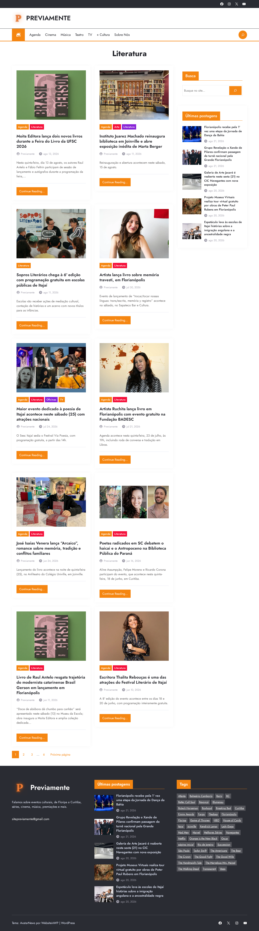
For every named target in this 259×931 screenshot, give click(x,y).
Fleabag (213, 814)
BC (228, 796)
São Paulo (184, 850)
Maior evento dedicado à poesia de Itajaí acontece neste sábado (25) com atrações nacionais (50, 414)
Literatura (36, 127)
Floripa (182, 820)
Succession (223, 844)
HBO (216, 820)
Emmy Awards (186, 814)
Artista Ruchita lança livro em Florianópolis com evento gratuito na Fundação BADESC (132, 414)
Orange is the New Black (203, 838)
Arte (116, 127)
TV (61, 399)
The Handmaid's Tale (190, 863)
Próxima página (60, 754)
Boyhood (207, 808)
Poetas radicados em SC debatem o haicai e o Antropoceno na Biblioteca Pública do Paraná (133, 548)
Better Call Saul (186, 802)
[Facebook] (222, 4)
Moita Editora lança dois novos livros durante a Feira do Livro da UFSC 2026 (49, 141)
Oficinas (51, 399)
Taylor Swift (200, 850)
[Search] (235, 90)
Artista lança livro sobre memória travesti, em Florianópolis (129, 277)
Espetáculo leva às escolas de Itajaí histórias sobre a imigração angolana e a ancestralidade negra (223, 228)
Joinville (192, 826)
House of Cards (232, 820)
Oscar (224, 838)
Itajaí (181, 826)
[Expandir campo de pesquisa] (243, 35)
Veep (222, 869)
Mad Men (183, 832)
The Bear (236, 850)
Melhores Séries (213, 832)
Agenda (22, 127)
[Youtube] (244, 4)
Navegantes (232, 832)
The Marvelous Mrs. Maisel (220, 863)
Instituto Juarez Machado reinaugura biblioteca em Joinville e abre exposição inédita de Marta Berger (132, 141)
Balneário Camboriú (201, 796)
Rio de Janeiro (205, 844)
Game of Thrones (200, 820)
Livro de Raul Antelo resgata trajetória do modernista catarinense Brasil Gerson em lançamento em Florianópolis (50, 685)
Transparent (209, 869)
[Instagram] (229, 4)
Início (18, 35)
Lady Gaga (227, 826)
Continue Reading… (33, 190)
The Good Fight (203, 857)
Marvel (196, 832)
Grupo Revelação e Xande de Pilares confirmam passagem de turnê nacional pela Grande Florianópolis (223, 154)
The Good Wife (225, 857)
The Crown (184, 857)
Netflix (181, 838)
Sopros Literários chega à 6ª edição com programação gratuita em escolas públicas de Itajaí (50, 280)
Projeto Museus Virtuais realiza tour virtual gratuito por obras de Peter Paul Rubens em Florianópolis (221, 203)
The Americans (218, 850)
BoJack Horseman (188, 808)
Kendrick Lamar (208, 826)
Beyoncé (204, 802)
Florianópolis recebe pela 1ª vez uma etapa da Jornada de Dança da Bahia (223, 131)
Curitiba (239, 808)
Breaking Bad (223, 808)
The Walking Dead (188, 869)
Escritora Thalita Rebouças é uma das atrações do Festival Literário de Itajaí (133, 680)
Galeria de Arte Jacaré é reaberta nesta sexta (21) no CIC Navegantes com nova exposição (222, 179)
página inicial (186, 844)
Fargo (201, 814)
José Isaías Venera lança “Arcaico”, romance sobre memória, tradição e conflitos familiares (48, 548)
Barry (219, 796)
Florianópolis (229, 814)
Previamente (48, 18)
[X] (237, 4)
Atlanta (182, 796)
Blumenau (218, 802)
